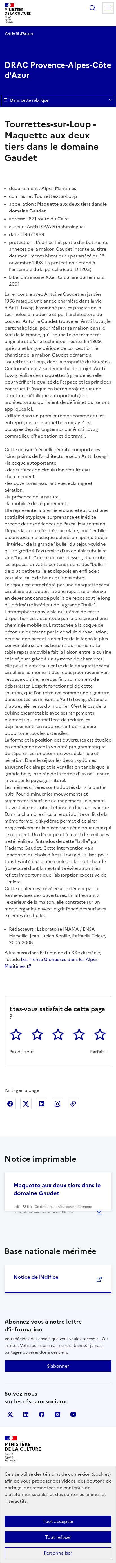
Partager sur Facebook (10, 1103)
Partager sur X (26, 1103)
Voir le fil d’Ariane (19, 33)
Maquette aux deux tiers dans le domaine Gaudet (57, 1189)
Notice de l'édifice (36, 1277)
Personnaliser (58, 1552)
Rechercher (92, 8)
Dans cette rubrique (29, 100)
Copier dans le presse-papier (73, 1103)
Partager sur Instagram (57, 1103)
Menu (108, 8)
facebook (41, 1414)
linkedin (26, 1414)
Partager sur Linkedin (41, 1103)
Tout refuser (58, 1537)
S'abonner (58, 1366)
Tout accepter (58, 1521)
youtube (73, 1414)
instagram (57, 1414)
